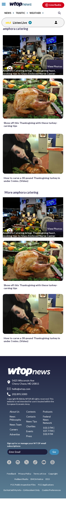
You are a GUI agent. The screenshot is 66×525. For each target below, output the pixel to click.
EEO (48, 479)
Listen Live (20, 22)
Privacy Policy (24, 473)
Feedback (11, 473)
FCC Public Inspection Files (23, 484)
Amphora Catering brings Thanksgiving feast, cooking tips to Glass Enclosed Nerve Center (29, 72)
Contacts (31, 416)
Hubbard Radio (21, 479)
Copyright (53, 473)
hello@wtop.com (21, 388)
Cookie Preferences (51, 490)
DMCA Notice (36, 479)
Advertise (15, 434)
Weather (35, 13)
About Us (14, 411)
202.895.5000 (19, 394)
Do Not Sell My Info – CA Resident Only (22, 490)
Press (29, 436)
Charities (30, 426)
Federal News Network (47, 419)
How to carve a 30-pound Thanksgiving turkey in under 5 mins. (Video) (32, 179)
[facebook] (9, 462)
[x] (26, 462)
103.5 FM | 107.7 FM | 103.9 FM (48, 430)
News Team (16, 424)
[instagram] (18, 462)
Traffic (20, 13)
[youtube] (44, 462)
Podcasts (47, 411)
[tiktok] (35, 462)
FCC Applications (46, 484)
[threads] (52, 462)
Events (29, 431)
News (7, 13)
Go (54, 451)
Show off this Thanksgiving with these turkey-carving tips (30, 124)
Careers (14, 429)
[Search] (59, 13)
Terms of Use (39, 473)
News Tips (31, 421)
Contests (31, 411)
